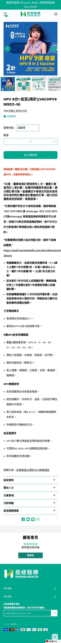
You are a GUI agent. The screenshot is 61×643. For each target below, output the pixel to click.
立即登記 (30, 330)
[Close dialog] (59, 309)
